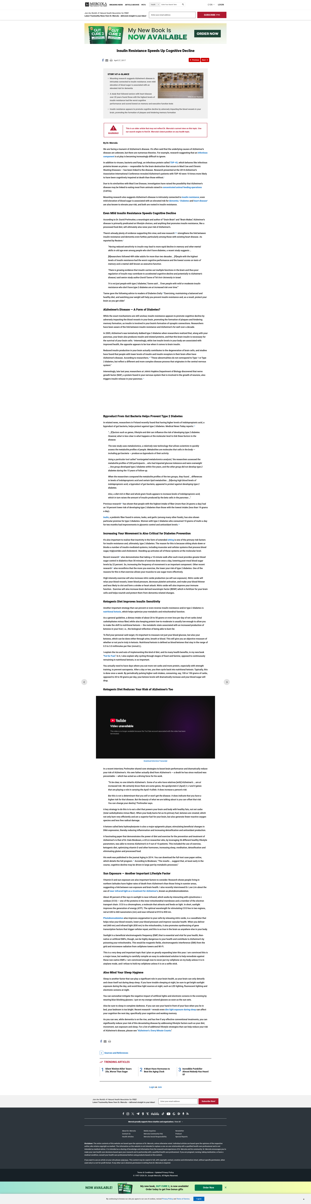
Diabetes (184, 200)
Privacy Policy (167, 1199)
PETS (143, 5)
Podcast (178, 1134)
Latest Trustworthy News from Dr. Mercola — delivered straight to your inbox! (124, 1102)
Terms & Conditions (145, 1172)
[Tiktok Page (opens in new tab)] (162, 1114)
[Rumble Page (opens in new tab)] (179, 1114)
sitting (171, 540)
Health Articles (128, 1137)
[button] (211, 15)
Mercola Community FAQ (153, 1134)
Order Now (208, 1187)
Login (152, 1087)
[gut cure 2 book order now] (155, 43)
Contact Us (126, 1134)
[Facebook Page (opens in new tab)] (123, 1114)
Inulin (106, 517)
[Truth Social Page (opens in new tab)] (147, 1114)
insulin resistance (190, 197)
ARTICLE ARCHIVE (132, 5)
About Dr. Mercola (129, 1131)
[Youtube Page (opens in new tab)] (168, 1114)
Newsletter (179, 1131)
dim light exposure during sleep (180, 1009)
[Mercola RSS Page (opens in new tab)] (188, 1114)
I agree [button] (198, 1199)
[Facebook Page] (101, 1046)
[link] (102, 61)
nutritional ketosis (112, 611)
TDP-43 (174, 162)
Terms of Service (183, 1199)
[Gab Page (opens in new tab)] (143, 1114)
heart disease (200, 200)
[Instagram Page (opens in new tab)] (127, 1114)
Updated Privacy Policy (164, 1172)
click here (124, 1160)
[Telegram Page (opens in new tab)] (138, 1114)
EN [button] (210, 5)
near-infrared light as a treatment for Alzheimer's (134, 891)
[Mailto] (105, 1046)
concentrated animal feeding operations (182, 187)
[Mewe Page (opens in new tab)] (155, 1114)
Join (160, 1087)
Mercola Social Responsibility (155, 1137)
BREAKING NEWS (116, 5)
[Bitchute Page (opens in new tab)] (174, 1114)
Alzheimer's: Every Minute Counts (154, 1030)
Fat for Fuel (109, 656)
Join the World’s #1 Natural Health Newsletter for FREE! (107, 13)
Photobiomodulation (113, 918)
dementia (173, 200)
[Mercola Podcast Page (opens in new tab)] (183, 1114)
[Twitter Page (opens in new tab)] (132, 1114)
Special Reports (181, 1137)
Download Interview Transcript (155, 761)
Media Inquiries (150, 1131)
